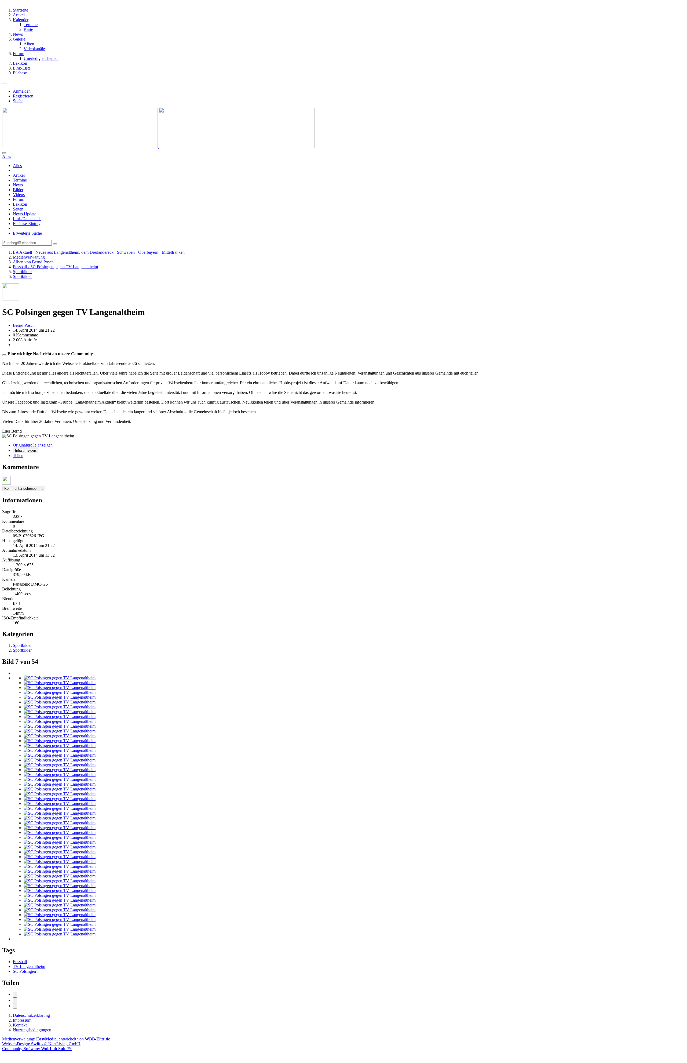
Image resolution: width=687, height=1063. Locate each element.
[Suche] (4, 153)
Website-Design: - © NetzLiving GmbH (41, 1044)
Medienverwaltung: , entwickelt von (56, 1039)
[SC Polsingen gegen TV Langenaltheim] (60, 678)
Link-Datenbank (27, 218)
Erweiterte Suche (27, 233)
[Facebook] (15, 994)
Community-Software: (37, 1048)
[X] (15, 1000)
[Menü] (4, 83)
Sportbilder (22, 645)
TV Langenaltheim (29, 966)
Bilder (18, 189)
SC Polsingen (24, 971)
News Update (24, 214)
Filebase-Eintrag (27, 223)
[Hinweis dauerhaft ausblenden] (4, 355)
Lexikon (20, 204)
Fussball (20, 961)
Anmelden (22, 91)
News (18, 185)
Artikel (19, 175)
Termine (20, 180)
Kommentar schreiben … (23, 489)
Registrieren (23, 96)
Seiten (18, 209)
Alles (17, 165)
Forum (18, 199)
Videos (19, 194)
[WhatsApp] (15, 1006)
